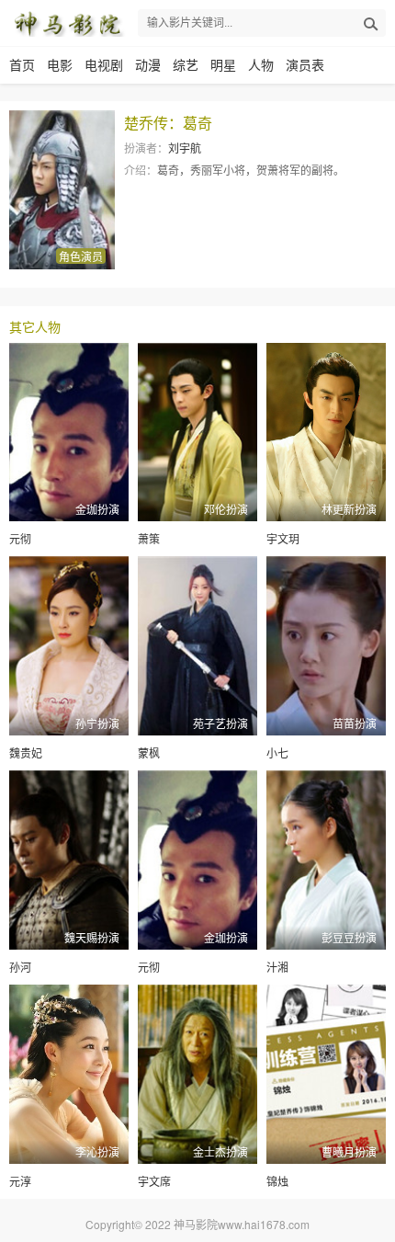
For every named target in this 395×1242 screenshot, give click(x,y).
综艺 (185, 64)
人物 (261, 64)
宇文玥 (282, 538)
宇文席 (154, 1181)
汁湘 (277, 966)
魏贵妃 (25, 752)
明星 (223, 64)
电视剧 (104, 64)
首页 (22, 64)
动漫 (148, 64)
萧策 (149, 538)
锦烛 (277, 1181)
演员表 (305, 64)
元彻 (20, 538)
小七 (277, 752)
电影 (60, 64)
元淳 (20, 1181)
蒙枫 (149, 752)
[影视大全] (67, 23)
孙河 (20, 966)
